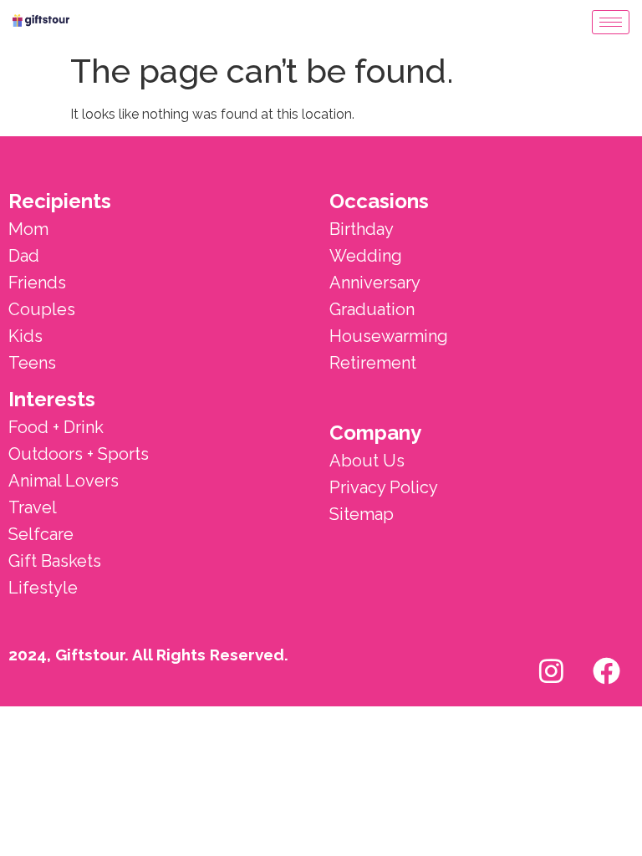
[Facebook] (606, 670)
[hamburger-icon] (610, 22)
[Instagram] (550, 670)
